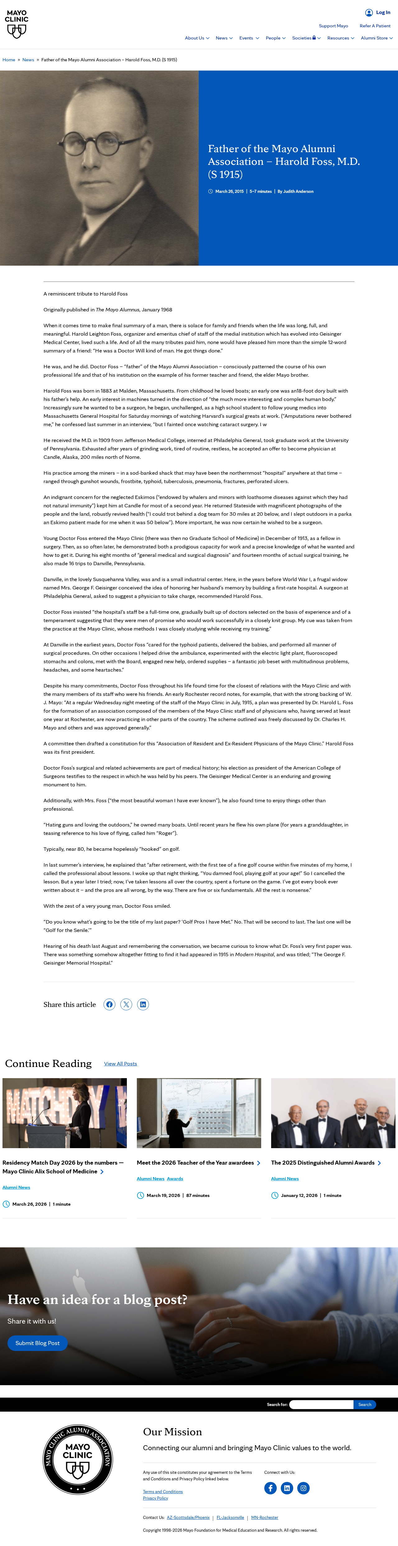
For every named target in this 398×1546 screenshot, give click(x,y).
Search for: (277, 1404)
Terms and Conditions (163, 1491)
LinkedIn (287, 1488)
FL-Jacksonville (230, 1517)
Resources (338, 38)
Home (8, 60)
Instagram (303, 1488)
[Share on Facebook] (109, 1004)
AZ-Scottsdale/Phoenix (188, 1517)
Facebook (270, 1488)
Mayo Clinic (17, 24)
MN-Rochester (264, 1517)
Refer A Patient (375, 26)
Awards (175, 1178)
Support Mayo (333, 26)
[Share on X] (126, 1004)
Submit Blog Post (38, 1343)
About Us (195, 38)
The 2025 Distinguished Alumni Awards (323, 1162)
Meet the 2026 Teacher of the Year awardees (195, 1162)
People (273, 38)
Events (246, 38)
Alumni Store (375, 38)
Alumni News (16, 1187)
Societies (302, 38)
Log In (383, 12)
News (222, 38)
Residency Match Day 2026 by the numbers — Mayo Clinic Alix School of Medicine (63, 1167)
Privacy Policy (155, 1498)
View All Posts (120, 1063)
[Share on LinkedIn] (143, 1004)
